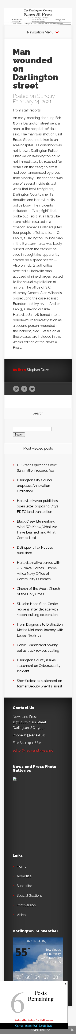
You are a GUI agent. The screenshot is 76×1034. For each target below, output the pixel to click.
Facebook (24, 389)
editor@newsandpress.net (33, 750)
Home (21, 867)
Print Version (26, 905)
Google (16, 389)
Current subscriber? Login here (33, 1025)
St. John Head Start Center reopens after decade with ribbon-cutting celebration (37, 609)
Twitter (32, 389)
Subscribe (24, 886)
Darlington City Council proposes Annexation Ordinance (35, 485)
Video (21, 915)
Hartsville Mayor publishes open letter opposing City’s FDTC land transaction (37, 506)
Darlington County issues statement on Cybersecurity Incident (38, 665)
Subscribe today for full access (34, 1020)
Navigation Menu (40, 32)
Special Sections (29, 896)
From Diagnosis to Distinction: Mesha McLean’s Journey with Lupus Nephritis (40, 629)
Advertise (24, 876)
